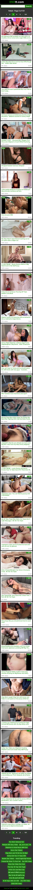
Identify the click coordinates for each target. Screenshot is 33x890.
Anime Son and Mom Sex (16, 870)
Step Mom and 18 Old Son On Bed (16, 853)
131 (26, 14)
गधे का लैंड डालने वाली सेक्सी (16, 878)
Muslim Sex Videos (8, 858)
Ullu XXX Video (25, 881)
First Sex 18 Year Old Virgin (16, 867)
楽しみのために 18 (25, 844)
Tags (11, 888)
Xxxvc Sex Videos (16, 850)
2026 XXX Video (16, 883)
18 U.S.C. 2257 (24, 888)
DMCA (16, 888)
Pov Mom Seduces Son (16, 842)
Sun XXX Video (27, 861)
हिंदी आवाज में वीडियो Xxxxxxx (16, 872)
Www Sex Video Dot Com (16, 864)
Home (6, 888)
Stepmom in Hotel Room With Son (17, 847)
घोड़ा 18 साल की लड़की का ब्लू (16, 875)
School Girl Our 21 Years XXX (16, 856)
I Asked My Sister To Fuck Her (11, 861)
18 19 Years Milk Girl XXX (11, 881)
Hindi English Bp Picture (23, 858)
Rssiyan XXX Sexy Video (10, 844)
